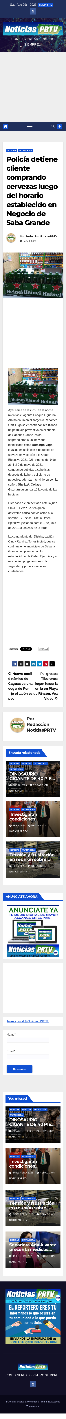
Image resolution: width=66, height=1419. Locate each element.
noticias (14, 764)
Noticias (12, 150)
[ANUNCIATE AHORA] (33, 930)
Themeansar (33, 1406)
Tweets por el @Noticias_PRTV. (28, 1021)
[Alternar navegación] (30, 126)
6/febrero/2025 (23, 1172)
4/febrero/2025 (23, 1256)
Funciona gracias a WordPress (23, 1401)
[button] (53, 126)
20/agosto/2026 (23, 1131)
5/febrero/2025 (23, 1214)
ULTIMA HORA (25, 150)
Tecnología (40, 764)
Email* (11, 1051)
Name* (11, 1034)
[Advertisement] (33, 87)
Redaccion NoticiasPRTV (41, 236)
